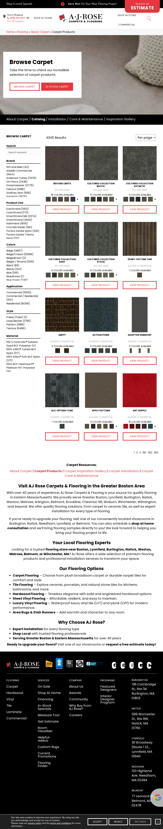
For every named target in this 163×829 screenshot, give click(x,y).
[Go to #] (149, 19)
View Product (62, 209)
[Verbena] (144, 426)
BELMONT (137, 790)
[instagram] (131, 665)
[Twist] (72, 274)
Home (10, 32)
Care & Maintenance (86, 119)
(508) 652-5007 (17, 18)
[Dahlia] (132, 426)
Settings (140, 821)
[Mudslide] (140, 238)
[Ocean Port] (94, 350)
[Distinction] (111, 199)
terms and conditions (60, 823)
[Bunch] (54, 274)
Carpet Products (48, 471)
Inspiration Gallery (120, 119)
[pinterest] (123, 665)
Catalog (38, 119)
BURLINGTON (140, 680)
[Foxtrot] (62, 390)
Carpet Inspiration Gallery (85, 471)
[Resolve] (101, 390)
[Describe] (99, 426)
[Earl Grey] (108, 350)
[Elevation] (60, 199)
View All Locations (15, 21)
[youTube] (140, 665)
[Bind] (62, 238)
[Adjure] (111, 426)
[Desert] (54, 199)
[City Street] (114, 350)
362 (150, 452)
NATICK (136, 708)
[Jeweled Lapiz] (140, 314)
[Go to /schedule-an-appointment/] (142, 6)
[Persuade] (105, 426)
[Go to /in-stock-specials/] (30, 4)
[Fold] (60, 274)
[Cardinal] (140, 390)
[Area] (62, 163)
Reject (118, 821)
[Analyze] (93, 426)
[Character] (93, 199)
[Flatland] (72, 199)
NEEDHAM (138, 766)
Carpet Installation (124, 471)
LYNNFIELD (138, 738)
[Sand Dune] (148, 350)
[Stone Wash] (150, 426)
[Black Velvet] (67, 350)
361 (144, 452)
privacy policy (34, 823)
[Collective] (99, 199)
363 (156, 452)
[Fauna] (66, 199)
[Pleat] (66, 274)
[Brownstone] (101, 350)
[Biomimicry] (101, 163)
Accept (97, 821)
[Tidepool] (101, 314)
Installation (57, 119)
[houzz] (149, 665)
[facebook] (114, 665)
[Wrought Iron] (140, 350)
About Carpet (40, 32)
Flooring (22, 32)
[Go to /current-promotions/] (90, 4)
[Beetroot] (138, 426)
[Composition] (105, 199)
